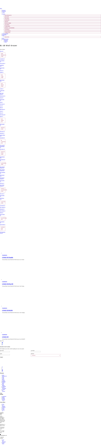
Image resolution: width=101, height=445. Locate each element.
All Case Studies (3, 400)
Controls (3, 389)
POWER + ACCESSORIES (9, 27)
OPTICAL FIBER (8, 23)
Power (1, 70)
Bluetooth (2, 209)
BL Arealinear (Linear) (2, 170)
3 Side (1, 88)
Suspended (2, 137)
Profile (1, 72)
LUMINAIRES (7, 26)
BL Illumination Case (2, 233)
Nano (1, 111)
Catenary (3, 380)
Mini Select (2, 109)
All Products (3, 391)
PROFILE (6, 21)
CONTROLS (7, 29)
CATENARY (7, 19)
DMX (1, 212)
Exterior (3, 398)
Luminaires (4, 386)
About (3, 35)
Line (1, 105)
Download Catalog (5, 39)
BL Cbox (2, 193)
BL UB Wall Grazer (2, 185)
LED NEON (7, 18)
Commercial (4, 396)
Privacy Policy (3, 443)
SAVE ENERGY (8, 30)
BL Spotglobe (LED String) (2, 146)
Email (1, 353)
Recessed (2, 131)
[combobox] (46, 355)
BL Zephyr (2, 149)
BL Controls (2, 207)
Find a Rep (4, 11)
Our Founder (3, 406)
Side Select (2, 114)
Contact (3, 12)
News (3, 38)
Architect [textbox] (33, 355)
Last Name (32, 350)
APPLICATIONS (5, 33)
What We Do (7, 36)
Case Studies (4, 34)
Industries (32, 353)
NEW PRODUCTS (8, 15)
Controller (2, 58)
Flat (1, 102)
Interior (3, 397)
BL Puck (2, 183)
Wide (1, 116)
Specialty (2, 133)
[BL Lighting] (8, 7)
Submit (1, 357)
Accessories (2, 205)
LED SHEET (7, 24)
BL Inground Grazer (2, 178)
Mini (1, 107)
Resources (4, 10)
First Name (2, 350)
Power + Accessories (4, 388)
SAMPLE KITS (7, 32)
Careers (3, 407)
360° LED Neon (1, 94)
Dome (1, 97)
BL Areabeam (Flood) (2, 167)
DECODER (2, 210)
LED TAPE (7, 16)
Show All (1, 51)
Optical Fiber (3, 383)
